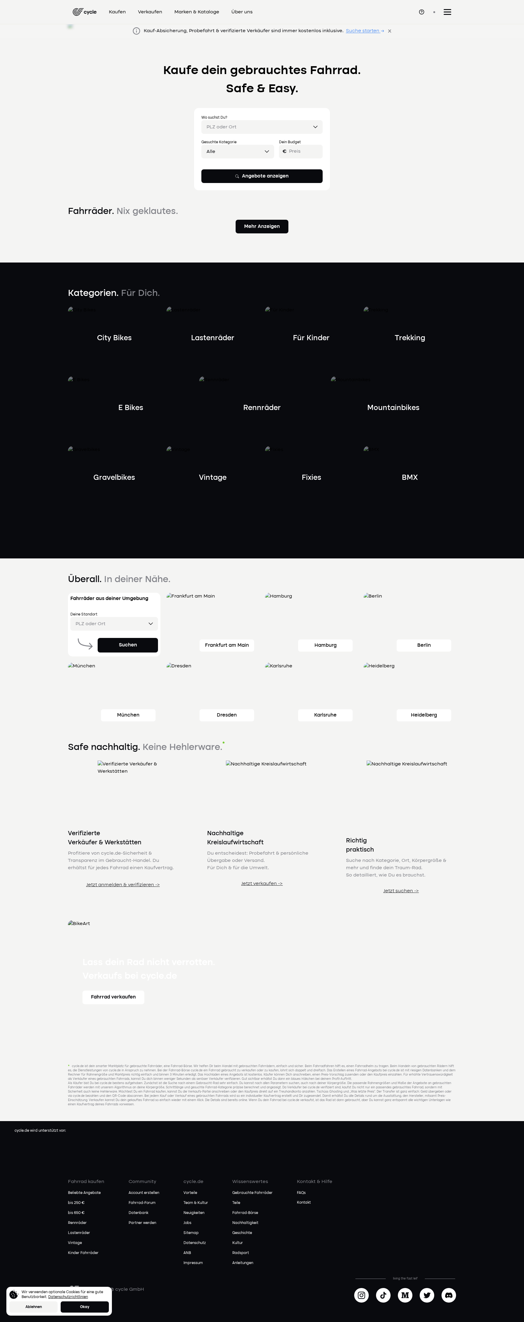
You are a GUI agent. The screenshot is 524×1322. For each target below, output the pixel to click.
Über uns (242, 12)
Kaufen (117, 12)
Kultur (237, 1243)
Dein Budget (290, 142)
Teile (236, 1203)
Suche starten (362, 31)
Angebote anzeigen (265, 176)
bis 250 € (76, 1203)
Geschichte (242, 1233)
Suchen (128, 645)
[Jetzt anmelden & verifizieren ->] (123, 892)
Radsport (240, 1253)
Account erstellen (144, 1193)
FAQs (301, 1193)
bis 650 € (76, 1213)
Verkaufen (150, 12)
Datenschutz (194, 1243)
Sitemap (191, 1233)
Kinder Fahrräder (83, 1253)
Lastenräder (79, 1233)
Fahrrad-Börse (245, 1213)
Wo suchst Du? (214, 118)
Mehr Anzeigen (262, 226)
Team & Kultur (195, 1203)
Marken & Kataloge (196, 12)
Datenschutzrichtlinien (68, 1297)
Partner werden (142, 1223)
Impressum (193, 1263)
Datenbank (138, 1213)
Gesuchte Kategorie (219, 142)
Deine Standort (83, 614)
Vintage (75, 1243)
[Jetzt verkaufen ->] (262, 891)
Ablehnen (33, 1307)
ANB (187, 1253)
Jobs (187, 1223)
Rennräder (77, 1223)
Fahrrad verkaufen (113, 997)
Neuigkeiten (193, 1213)
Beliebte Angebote (84, 1193)
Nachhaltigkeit (245, 1223)
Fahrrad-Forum (142, 1203)
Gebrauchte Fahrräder (252, 1193)
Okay (84, 1307)
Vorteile (190, 1193)
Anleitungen (242, 1263)
